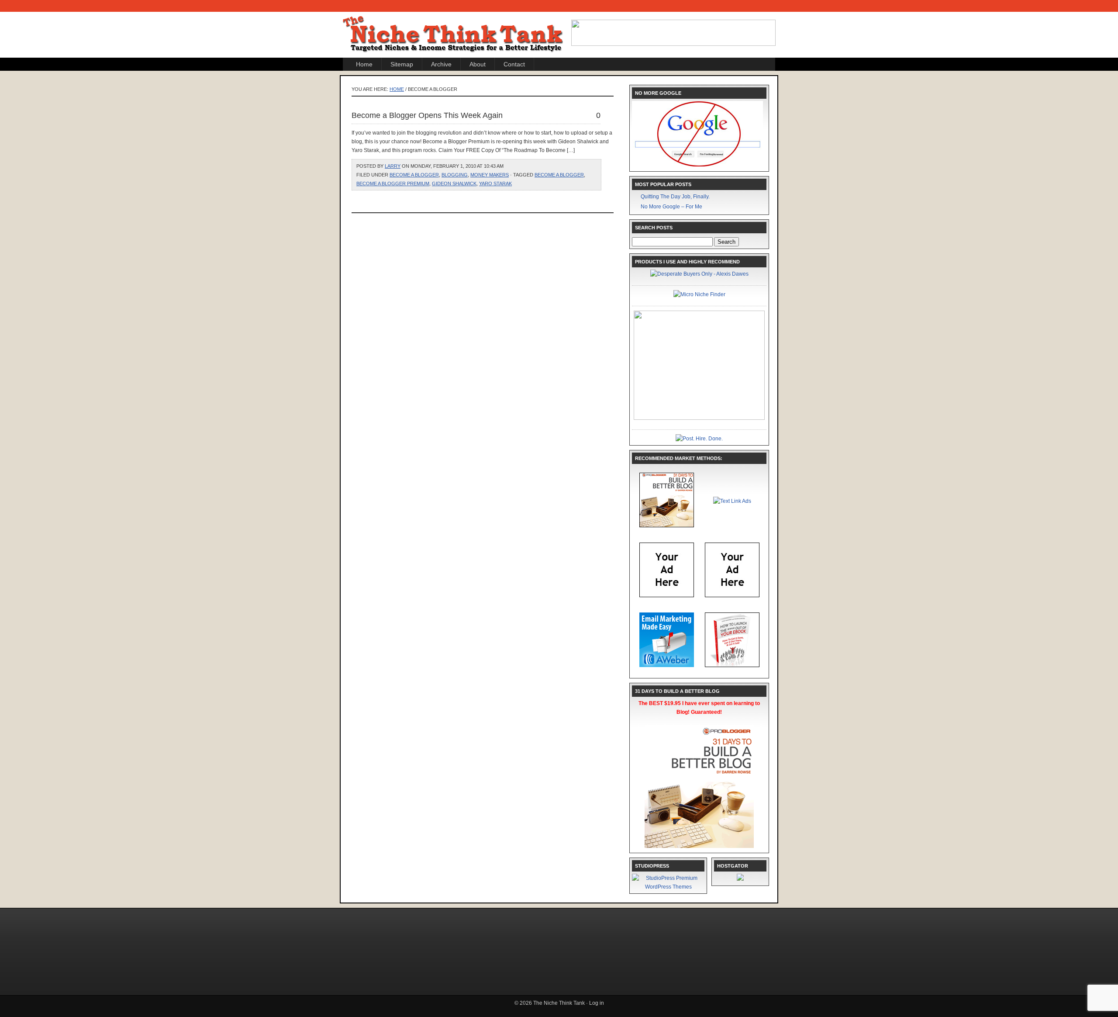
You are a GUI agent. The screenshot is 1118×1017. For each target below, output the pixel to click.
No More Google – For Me (671, 207)
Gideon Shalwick (454, 183)
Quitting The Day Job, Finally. (675, 197)
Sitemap (401, 64)
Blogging (455, 174)
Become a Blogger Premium (392, 183)
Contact (514, 64)
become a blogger (414, 174)
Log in (596, 1003)
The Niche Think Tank (454, 26)
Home (364, 64)
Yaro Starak (495, 183)
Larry (392, 166)
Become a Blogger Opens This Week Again (427, 115)
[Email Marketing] (666, 665)
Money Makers (489, 174)
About (477, 64)
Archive (441, 64)
